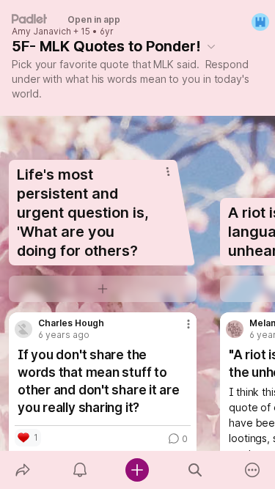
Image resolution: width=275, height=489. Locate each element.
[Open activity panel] (80, 470)
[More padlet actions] (252, 470)
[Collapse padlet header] (211, 46)
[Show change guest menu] (260, 22)
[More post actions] (179, 330)
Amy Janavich (41, 31)
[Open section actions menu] (168, 172)
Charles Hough (71, 323)
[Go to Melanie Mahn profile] (234, 329)
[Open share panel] (23, 470)
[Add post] (137, 470)
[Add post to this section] (103, 289)
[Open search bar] (195, 470)
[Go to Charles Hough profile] (23, 329)
